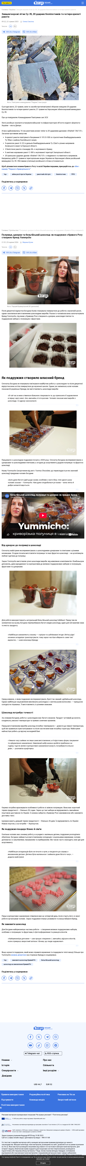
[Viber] (17, 188)
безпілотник (61, 174)
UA (11, 26)
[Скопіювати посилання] (31, 188)
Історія (5, 1065)
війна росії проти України (21, 174)
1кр (5, 174)
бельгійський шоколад (50, 960)
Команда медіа (37, 1100)
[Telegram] (10, 188)
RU (15, 26)
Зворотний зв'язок (67, 1100)
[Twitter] (24, 188)
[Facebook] (4, 188)
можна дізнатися (18, 955)
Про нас (47, 1060)
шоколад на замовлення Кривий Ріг (17, 964)
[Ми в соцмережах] (30, 1037)
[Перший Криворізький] (43, 3)
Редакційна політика (39, 1094)
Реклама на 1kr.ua (66, 1094)
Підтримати (6, 3)
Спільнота (48, 1065)
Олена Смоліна (28, 21)
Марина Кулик (28, 242)
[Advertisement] (43, 211)
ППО (73, 174)
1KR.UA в (13, 32)
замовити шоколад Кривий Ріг (23, 960)
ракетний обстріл (44, 174)
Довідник (7, 1075)
